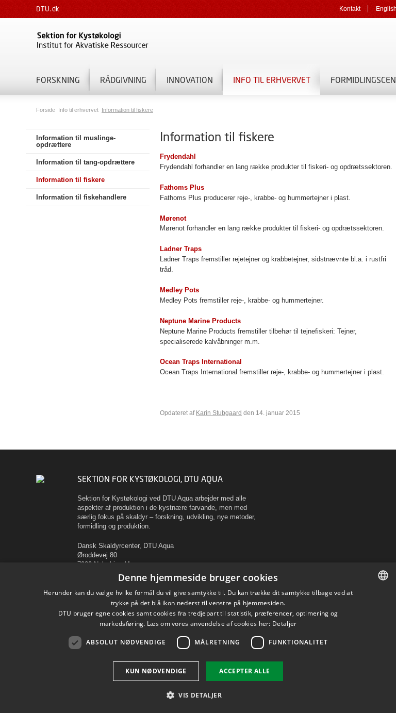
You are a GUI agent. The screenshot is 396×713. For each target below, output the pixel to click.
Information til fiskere (127, 110)
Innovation (190, 80)
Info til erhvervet (271, 80)
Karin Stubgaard (219, 413)
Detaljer (284, 623)
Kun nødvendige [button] (156, 671)
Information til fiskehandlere (81, 197)
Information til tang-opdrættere (85, 162)
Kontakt (349, 8)
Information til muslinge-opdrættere (76, 141)
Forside (46, 110)
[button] (198, 695)
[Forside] (154, 41)
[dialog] (198, 637)
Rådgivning (123, 80)
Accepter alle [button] (244, 671)
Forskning (58, 80)
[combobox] (383, 575)
